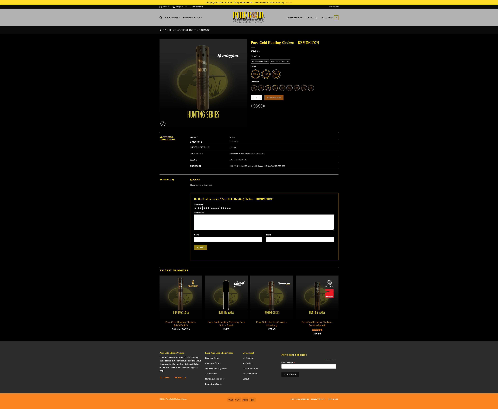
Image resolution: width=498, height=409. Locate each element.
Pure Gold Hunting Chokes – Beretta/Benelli (317, 324)
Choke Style (255, 56)
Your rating (199, 204)
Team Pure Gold (294, 17)
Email (268, 235)
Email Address (288, 363)
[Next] (338, 308)
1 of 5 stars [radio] (194, 208)
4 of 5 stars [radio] (214, 208)
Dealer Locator (197, 7)
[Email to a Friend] (263, 106)
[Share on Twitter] (258, 106)
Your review (199, 212)
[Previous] (160, 308)
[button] (333, 7)
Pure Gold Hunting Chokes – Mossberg (271, 324)
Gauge (253, 66)
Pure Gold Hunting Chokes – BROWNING (180, 324)
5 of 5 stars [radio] (225, 208)
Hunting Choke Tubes (182, 30)
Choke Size (255, 82)
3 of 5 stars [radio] (205, 208)
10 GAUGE (204, 30)
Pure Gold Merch (191, 17)
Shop (163, 30)
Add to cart (274, 97)
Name (196, 235)
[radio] (260, 61)
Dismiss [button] (288, 2)
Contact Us (311, 17)
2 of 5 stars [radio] (199, 208)
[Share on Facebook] (253, 106)
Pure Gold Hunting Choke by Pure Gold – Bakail (226, 324)
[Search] (161, 17)
